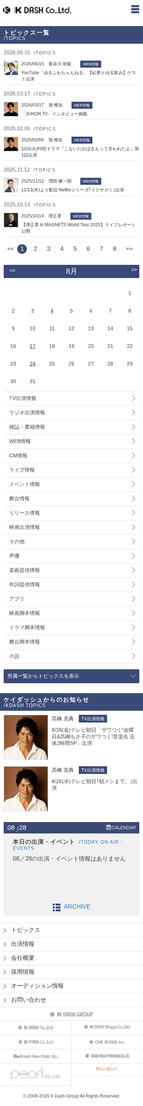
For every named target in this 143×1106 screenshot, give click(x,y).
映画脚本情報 (24, 613)
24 (33, 364)
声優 (14, 556)
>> (129, 248)
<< (12, 270)
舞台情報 (19, 498)
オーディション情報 (37, 986)
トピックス (25, 930)
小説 (14, 656)
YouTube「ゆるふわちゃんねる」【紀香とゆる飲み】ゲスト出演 (78, 71)
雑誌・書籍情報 (27, 427)
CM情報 (18, 455)
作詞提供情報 (24, 584)
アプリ (17, 599)
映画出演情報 (24, 527)
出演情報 (22, 944)
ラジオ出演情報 (27, 412)
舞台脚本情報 (24, 642)
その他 (17, 541)
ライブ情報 (22, 470)
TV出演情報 (22, 398)
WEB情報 (20, 441)
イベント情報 (24, 484)
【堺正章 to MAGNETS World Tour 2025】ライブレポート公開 (78, 223)
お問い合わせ (28, 1000)
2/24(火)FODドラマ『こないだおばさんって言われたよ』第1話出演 (80, 147)
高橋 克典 (63, 718)
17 (33, 346)
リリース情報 (24, 513)
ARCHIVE (77, 907)
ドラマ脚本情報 (27, 627)
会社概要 (22, 958)
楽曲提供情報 (24, 570)
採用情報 (22, 972)
